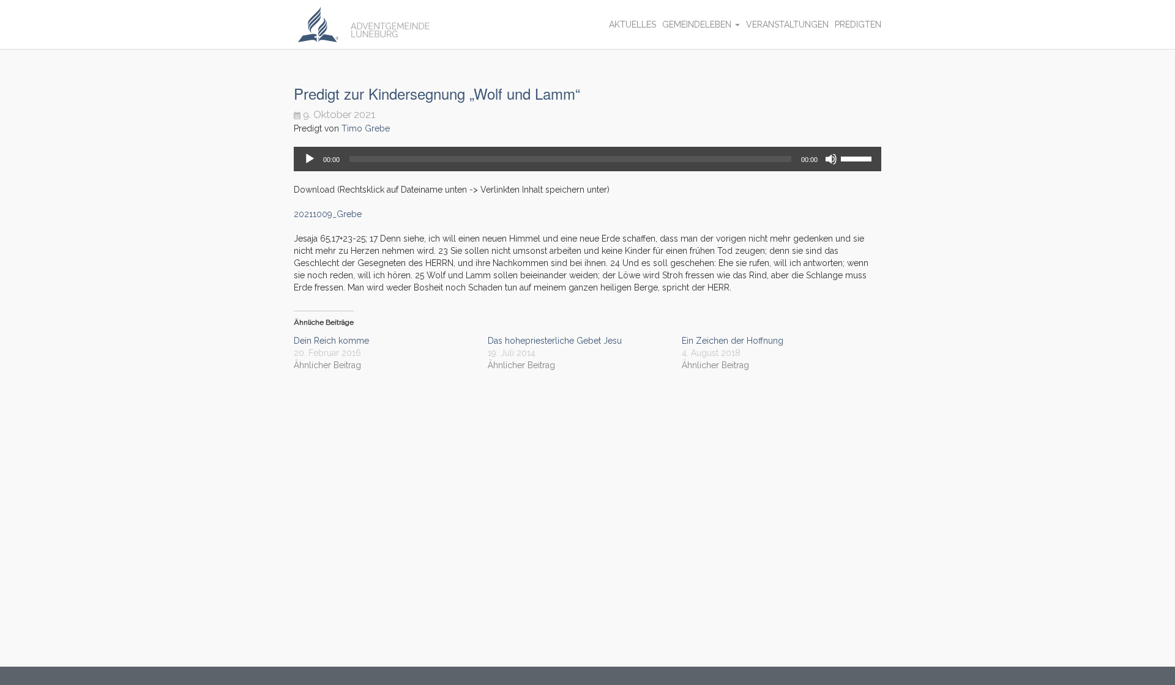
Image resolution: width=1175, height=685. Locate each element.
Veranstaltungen (787, 24)
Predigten (858, 24)
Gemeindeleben (698, 24)
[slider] (858, 158)
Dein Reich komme (331, 341)
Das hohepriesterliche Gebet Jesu (555, 341)
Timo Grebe (365, 128)
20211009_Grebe (328, 214)
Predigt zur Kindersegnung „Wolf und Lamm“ (437, 93)
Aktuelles (632, 24)
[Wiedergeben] (310, 159)
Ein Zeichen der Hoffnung (732, 341)
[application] (587, 159)
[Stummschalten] (831, 159)
